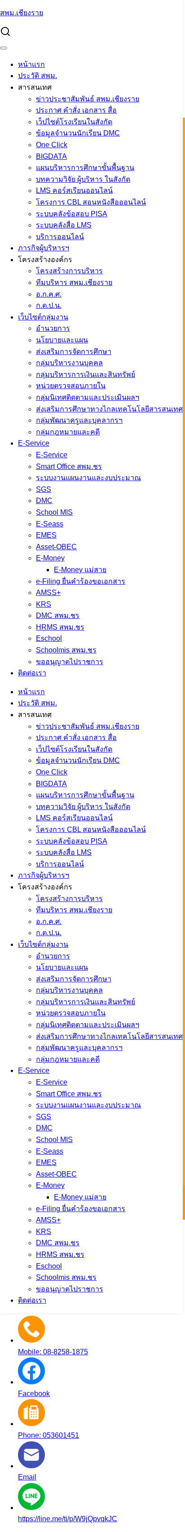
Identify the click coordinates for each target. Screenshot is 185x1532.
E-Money (50, 558)
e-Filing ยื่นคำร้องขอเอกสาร (80, 581)
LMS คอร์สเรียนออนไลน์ (74, 190)
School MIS (54, 512)
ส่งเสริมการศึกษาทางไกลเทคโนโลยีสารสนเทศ (109, 409)
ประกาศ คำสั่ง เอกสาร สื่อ (76, 110)
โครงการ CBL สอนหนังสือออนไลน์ (91, 202)
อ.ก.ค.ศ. (49, 294)
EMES (46, 535)
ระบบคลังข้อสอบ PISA (71, 214)
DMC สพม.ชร (57, 615)
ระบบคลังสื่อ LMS (64, 225)
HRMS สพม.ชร (60, 627)
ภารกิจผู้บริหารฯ (43, 248)
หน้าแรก (31, 64)
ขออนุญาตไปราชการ (69, 661)
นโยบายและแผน (62, 340)
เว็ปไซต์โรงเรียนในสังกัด (74, 122)
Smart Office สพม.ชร (69, 466)
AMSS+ (48, 592)
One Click (51, 145)
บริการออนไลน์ (60, 237)
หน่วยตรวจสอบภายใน (71, 386)
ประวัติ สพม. (37, 75)
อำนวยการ (53, 328)
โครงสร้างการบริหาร (69, 271)
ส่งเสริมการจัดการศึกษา (73, 351)
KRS (43, 604)
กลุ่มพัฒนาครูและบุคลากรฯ (79, 420)
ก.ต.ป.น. (49, 305)
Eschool (49, 638)
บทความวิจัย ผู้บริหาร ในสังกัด (83, 179)
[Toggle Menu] (3, 48)
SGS (43, 489)
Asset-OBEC (56, 547)
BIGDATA (51, 156)
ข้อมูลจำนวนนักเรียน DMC (78, 133)
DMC (44, 500)
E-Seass (49, 524)
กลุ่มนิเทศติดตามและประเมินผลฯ (87, 397)
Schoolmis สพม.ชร (66, 650)
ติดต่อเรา (32, 673)
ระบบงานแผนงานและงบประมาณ (88, 477)
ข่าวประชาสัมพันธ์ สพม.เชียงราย (87, 99)
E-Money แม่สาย (80, 569)
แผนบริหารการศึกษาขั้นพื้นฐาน (85, 167)
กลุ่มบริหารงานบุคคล (69, 363)
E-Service (33, 443)
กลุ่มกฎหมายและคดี (68, 432)
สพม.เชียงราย (21, 13)
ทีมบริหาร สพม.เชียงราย (74, 282)
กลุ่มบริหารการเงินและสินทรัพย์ (85, 374)
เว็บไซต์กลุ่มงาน (43, 317)
